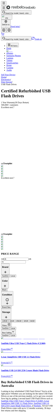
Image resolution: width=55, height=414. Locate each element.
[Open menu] (3, 3)
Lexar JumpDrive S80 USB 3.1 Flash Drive (25, 402)
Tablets (9, 60)
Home (9, 65)
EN (6, 18)
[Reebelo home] (20, 9)
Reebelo (37, 406)
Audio (9, 70)
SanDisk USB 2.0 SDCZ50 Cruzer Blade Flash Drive (25, 404)
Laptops (9, 58)
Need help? (15, 26)
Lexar (13, 328)
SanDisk (5, 328)
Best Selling (6, 333)
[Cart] (2, 35)
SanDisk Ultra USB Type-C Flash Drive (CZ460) (22, 401)
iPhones (9, 53)
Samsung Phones (13, 56)
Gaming (9, 68)
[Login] (3, 30)
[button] (7, 301)
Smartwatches (12, 63)
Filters (4, 325)
